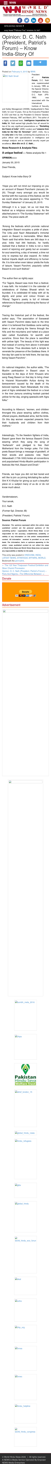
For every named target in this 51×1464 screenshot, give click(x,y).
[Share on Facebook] (5, 63)
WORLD (41, 557)
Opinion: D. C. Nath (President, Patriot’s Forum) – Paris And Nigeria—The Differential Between (24, 572)
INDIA (38, 554)
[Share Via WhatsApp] (21, 63)
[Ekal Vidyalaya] (25, 1286)
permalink (19, 560)
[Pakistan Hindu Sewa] (25, 1074)
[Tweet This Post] (12, 63)
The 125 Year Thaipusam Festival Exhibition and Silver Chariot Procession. (25, 567)
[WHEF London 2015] (25, 1108)
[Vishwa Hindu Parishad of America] (25, 1047)
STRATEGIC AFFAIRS (27, 557)
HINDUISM (29, 554)
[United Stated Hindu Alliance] (25, 1310)
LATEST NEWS (9, 557)
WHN (33, 71)
